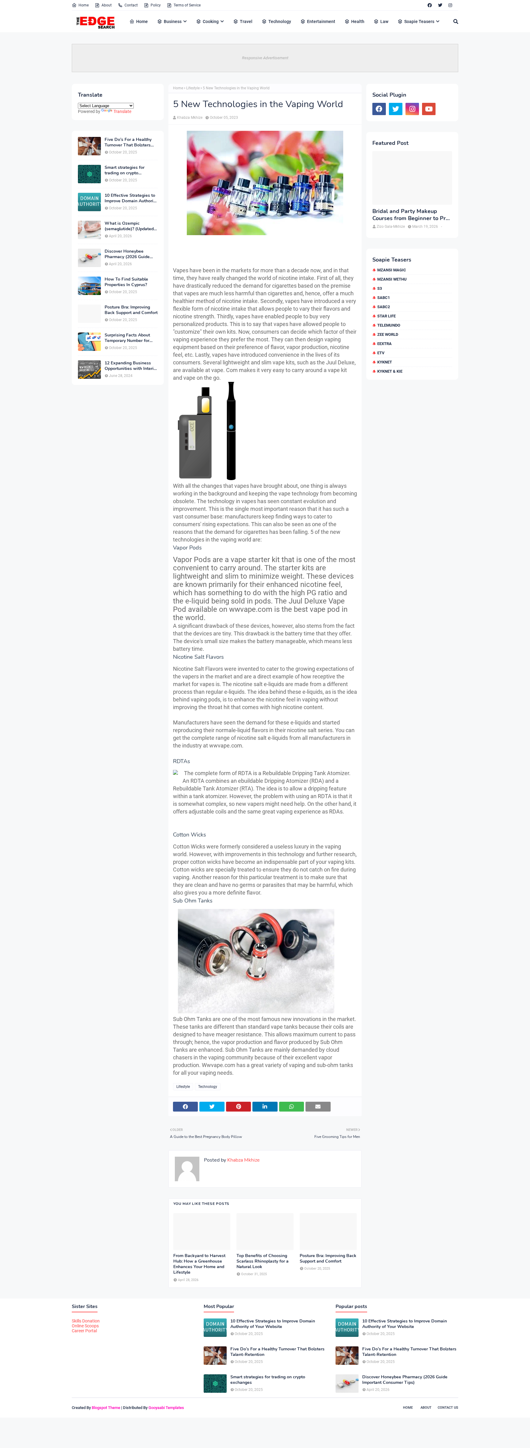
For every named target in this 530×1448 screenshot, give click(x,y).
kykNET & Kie (389, 371)
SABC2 (383, 307)
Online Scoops (85, 1325)
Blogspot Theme (106, 1407)
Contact (131, 5)
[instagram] (450, 5)
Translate (122, 111)
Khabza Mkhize (189, 117)
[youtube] (429, 109)
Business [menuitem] (173, 21)
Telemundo (388, 325)
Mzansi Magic (391, 270)
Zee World (387, 334)
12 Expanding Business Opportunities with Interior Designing (131, 365)
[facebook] (429, 5)
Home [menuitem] (142, 21)
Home (84, 5)
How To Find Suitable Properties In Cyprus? (126, 282)
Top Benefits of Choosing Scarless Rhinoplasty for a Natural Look (262, 1261)
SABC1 (383, 297)
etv (381, 353)
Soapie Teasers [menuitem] (419, 21)
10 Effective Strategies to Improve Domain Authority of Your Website (131, 198)
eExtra (384, 343)
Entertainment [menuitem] (321, 21)
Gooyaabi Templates (166, 1407)
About (107, 5)
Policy (156, 5)
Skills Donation (86, 1320)
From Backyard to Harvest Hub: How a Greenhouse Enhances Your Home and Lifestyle (199, 1264)
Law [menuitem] (384, 21)
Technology (207, 1087)
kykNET (384, 362)
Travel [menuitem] (246, 21)
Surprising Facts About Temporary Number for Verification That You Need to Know (127, 338)
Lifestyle (193, 88)
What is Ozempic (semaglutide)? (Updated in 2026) (129, 226)
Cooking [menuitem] (211, 21)
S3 (379, 288)
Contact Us (448, 1408)
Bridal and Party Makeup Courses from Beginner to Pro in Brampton (410, 215)
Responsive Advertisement (265, 58)
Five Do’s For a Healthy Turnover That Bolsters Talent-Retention (128, 142)
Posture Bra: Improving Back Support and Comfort (131, 310)
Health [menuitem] (357, 21)
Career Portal (84, 1330)
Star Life (386, 316)
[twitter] (440, 5)
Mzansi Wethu (392, 279)
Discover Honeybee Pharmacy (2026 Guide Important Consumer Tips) (131, 254)
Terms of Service (187, 5)
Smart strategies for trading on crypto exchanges (124, 170)
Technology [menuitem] (279, 21)
